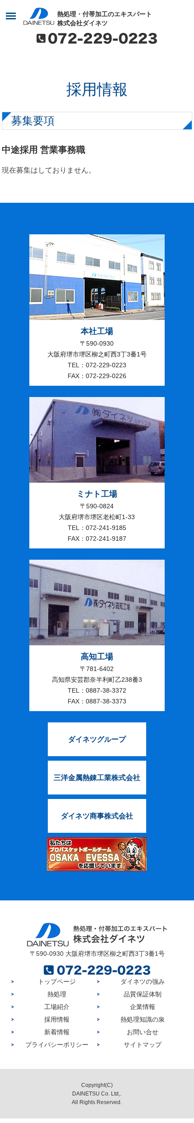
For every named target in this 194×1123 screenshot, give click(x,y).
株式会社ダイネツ (104, 18)
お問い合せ (142, 1032)
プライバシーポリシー (56, 1044)
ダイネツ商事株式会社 (97, 816)
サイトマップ (143, 1044)
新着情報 (56, 1032)
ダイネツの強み (142, 981)
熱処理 (56, 994)
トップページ (57, 981)
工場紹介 (56, 1006)
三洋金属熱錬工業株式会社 (97, 777)
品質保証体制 (143, 994)
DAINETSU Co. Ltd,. (96, 1094)
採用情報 (56, 1019)
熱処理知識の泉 (142, 1019)
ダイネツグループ (97, 739)
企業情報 (142, 1006)
